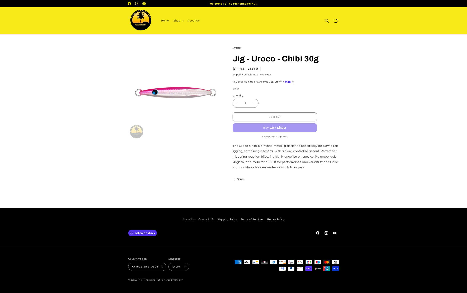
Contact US (205, 219)
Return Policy (275, 219)
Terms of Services (252, 219)
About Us (189, 219)
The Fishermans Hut (149, 280)
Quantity (238, 95)
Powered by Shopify (172, 280)
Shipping (238, 75)
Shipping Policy (227, 219)
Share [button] (241, 179)
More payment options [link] (274, 137)
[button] (178, 21)
